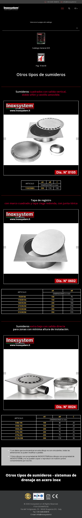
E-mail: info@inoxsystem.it (41, 514)
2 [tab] (42, 178)
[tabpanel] (41, 138)
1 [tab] (40, 178)
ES (75, 8)
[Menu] (62, 8)
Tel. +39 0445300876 (41, 512)
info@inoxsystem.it (69, 2)
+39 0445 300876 (53, 2)
